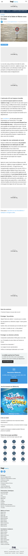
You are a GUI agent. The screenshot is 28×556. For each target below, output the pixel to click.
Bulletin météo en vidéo (6, 487)
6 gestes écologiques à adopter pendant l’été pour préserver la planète (13, 430)
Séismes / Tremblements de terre (8, 506)
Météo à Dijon (4, 536)
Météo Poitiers (4, 524)
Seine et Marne (4, 44)
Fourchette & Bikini (12, 551)
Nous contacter (4, 481)
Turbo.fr (17, 553)
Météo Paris (3, 512)
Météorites (3, 498)
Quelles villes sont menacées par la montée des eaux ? (14, 325)
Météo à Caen (4, 533)
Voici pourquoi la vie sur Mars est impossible (11, 330)
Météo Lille (3, 515)
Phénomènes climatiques (7, 490)
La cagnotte (3, 484)
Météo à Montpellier (5, 539)
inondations (6, 118)
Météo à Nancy (4, 541)
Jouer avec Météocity (5, 486)
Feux (2, 495)
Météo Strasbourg (4, 522)
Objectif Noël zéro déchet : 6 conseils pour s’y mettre (13, 319)
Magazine (2, 10)
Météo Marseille (4, 516)
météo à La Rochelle (5, 544)
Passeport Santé (8, 553)
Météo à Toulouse (4, 542)
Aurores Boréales (4, 492)
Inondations (3, 496)
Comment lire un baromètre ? (7, 344)
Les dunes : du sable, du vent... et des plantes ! (12, 328)
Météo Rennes (4, 526)
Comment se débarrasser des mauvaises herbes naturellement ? (12, 421)
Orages (2, 500)
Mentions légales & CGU (6, 477)
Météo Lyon (3, 513)
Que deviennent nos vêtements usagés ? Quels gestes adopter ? (14, 322)
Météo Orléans (4, 521)
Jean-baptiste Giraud (12, 21)
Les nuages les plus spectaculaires (9, 347)
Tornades (3, 507)
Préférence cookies (5, 480)
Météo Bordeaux (4, 518)
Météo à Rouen (4, 530)
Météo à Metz (4, 538)
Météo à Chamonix (5, 535)
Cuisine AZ (22, 551)
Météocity (6, 551)
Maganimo (21, 553)
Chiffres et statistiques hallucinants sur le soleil (12, 349)
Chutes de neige (4, 493)
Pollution (2, 503)
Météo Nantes (4, 519)
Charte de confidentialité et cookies (8, 478)
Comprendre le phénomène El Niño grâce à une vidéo (13, 337)
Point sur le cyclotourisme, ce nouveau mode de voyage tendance (14, 425)
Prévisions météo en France (7, 483)
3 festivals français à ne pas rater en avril (10, 312)
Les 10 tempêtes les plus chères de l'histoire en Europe (12, 341)
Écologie (8, 10)
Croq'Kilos (13, 553)
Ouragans (3, 501)
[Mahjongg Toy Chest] (14, 401)
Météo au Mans (4, 532)
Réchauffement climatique (6, 504)
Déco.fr (17, 551)
